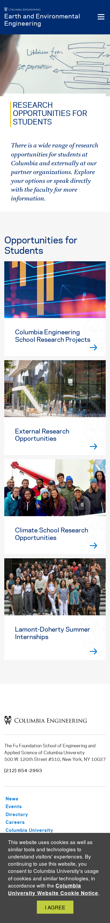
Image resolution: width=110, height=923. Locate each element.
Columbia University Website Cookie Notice (53, 889)
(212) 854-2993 (23, 771)
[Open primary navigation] (101, 17)
